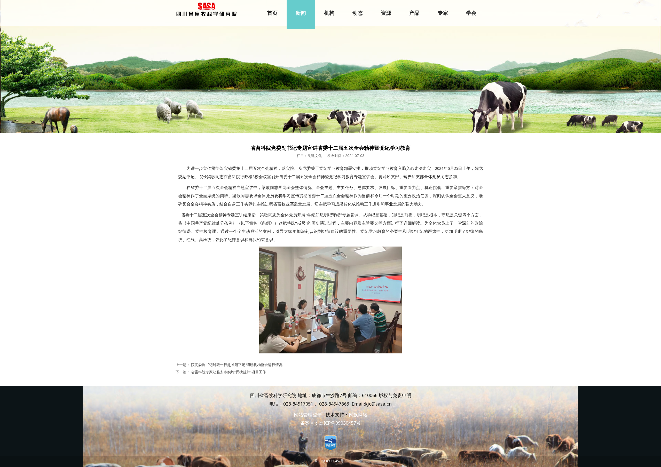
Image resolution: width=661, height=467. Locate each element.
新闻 (301, 13)
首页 (272, 13)
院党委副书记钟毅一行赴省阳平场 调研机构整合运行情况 (236, 364)
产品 (414, 13)
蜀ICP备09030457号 (340, 423)
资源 (386, 13)
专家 (443, 13)
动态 (357, 13)
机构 (329, 13)
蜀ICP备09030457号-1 (330, 461)
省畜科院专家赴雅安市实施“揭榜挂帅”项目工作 (228, 371)
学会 (471, 13)
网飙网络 (358, 414)
